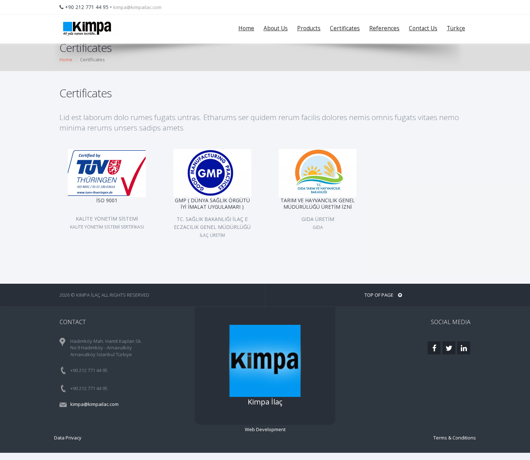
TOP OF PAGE (379, 295)
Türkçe (456, 28)
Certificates (345, 28)
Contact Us (423, 28)
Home (246, 28)
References (384, 28)
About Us (276, 28)
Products (309, 28)
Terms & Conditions (454, 437)
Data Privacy (67, 437)
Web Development (265, 429)
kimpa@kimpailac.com (137, 7)
